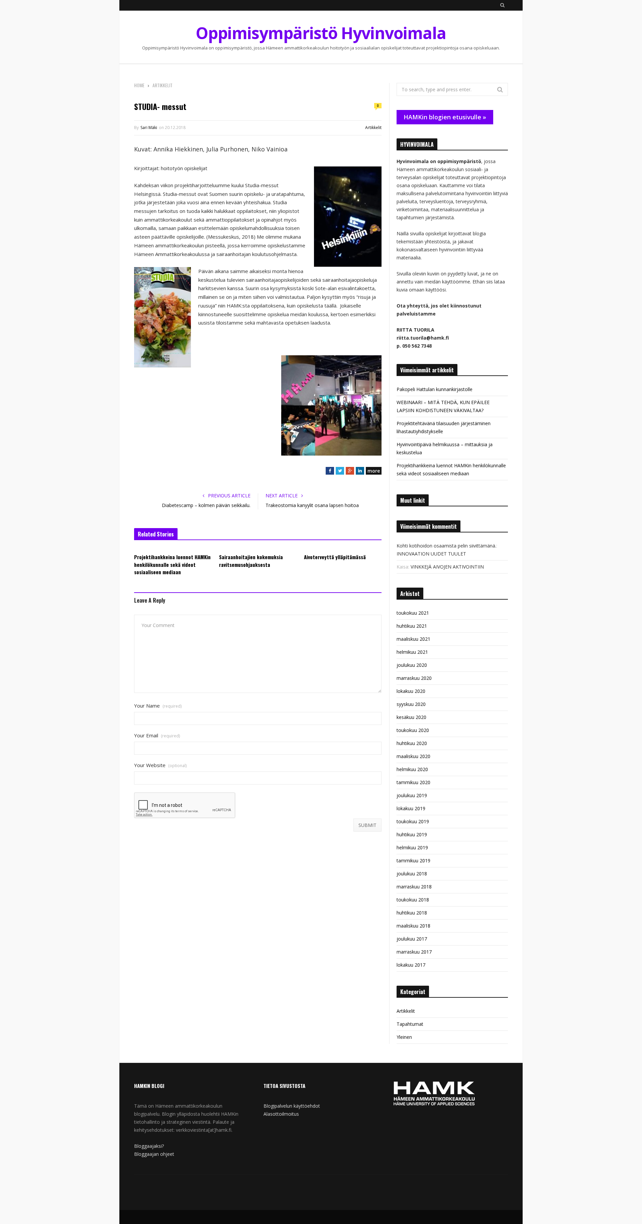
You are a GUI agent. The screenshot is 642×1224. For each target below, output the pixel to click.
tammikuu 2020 (413, 782)
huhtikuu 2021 (412, 626)
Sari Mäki (148, 127)
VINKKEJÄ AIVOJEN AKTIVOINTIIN (447, 567)
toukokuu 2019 (413, 821)
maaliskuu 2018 (413, 926)
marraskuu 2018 (414, 886)
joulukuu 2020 (412, 665)
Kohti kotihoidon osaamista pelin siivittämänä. (446, 545)
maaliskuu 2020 (413, 756)
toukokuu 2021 (413, 613)
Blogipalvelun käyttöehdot (291, 1106)
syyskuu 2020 (411, 704)
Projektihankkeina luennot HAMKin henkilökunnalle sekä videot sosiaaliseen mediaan (172, 564)
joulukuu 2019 (412, 795)
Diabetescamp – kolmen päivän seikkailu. (206, 505)
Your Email (157, 735)
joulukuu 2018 (412, 873)
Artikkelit (373, 127)
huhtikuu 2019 (412, 834)
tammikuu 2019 (413, 860)
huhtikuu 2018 (412, 912)
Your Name (158, 705)
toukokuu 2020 (413, 730)
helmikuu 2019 (412, 847)
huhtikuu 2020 (412, 743)
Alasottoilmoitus (281, 1114)
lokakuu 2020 (411, 691)
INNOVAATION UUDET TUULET (431, 553)
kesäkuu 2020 (411, 717)
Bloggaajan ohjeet (154, 1154)
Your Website (160, 765)
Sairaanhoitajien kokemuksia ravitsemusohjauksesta (251, 560)
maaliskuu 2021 (413, 639)
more (373, 471)
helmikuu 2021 (412, 652)
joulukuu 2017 (412, 939)
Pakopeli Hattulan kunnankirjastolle (434, 389)
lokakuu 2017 (411, 965)
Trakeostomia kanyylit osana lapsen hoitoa (312, 505)
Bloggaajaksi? (149, 1146)
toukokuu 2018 (413, 899)
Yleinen (404, 1037)
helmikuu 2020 (412, 769)
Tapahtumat (410, 1024)
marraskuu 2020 (414, 678)
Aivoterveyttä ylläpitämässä (335, 557)
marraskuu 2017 (414, 952)
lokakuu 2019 (411, 808)
